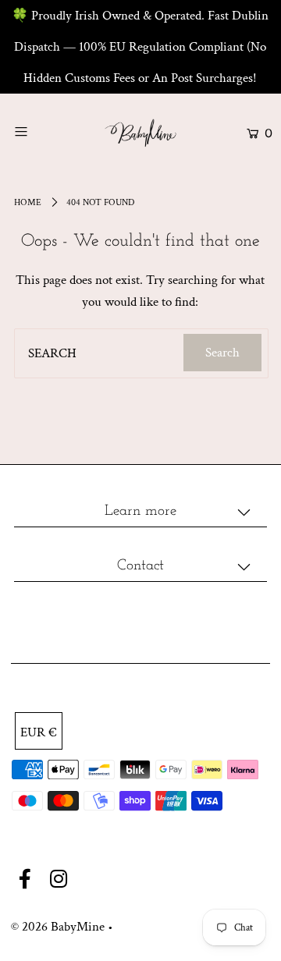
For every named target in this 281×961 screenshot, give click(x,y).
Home (27, 202)
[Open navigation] (37, 131)
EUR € (38, 732)
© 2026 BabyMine (58, 926)
